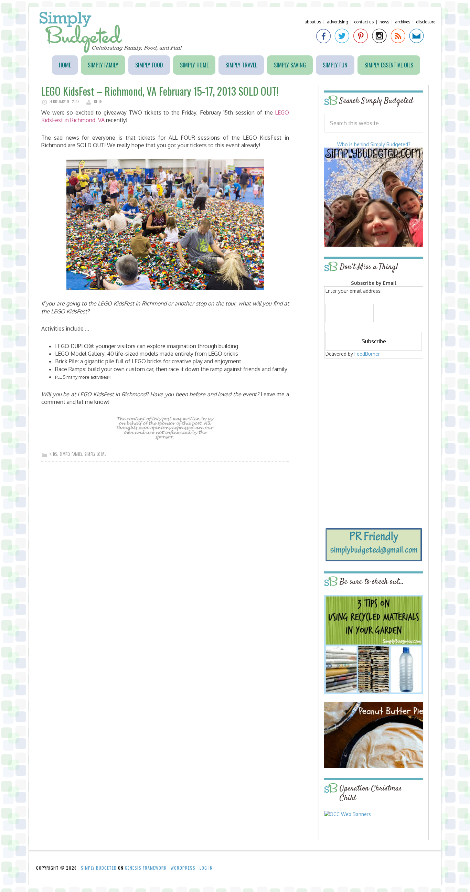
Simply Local (95, 454)
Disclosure (425, 21)
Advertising (337, 21)
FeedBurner (367, 354)
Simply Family (71, 454)
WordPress (183, 868)
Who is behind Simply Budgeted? (373, 144)
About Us (313, 21)
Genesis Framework (146, 868)
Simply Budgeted (111, 32)
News (384, 21)
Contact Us (364, 21)
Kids (53, 454)
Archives (402, 21)
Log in (206, 868)
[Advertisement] (374, 410)
